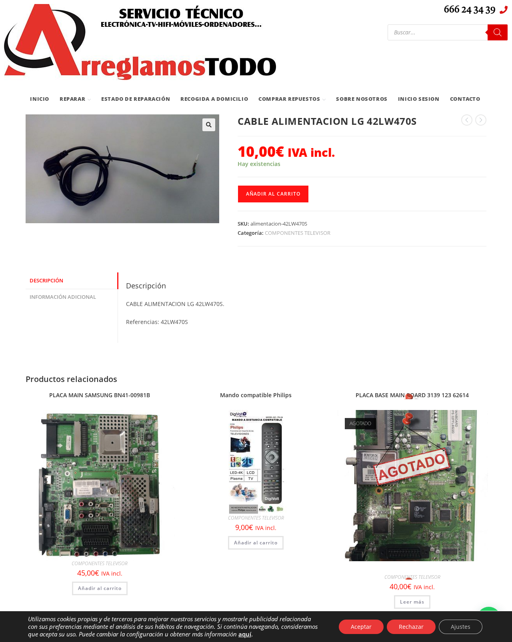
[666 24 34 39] (504, 10)
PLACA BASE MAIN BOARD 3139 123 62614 (412, 395)
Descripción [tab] (46, 280)
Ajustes (460, 626)
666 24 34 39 (470, 10)
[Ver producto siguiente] (480, 120)
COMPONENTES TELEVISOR (297, 232)
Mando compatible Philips (256, 395)
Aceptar (361, 626)
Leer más (412, 601)
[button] (208, 124)
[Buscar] (498, 32)
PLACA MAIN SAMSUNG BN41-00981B (99, 395)
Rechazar (411, 626)
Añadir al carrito (273, 193)
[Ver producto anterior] (466, 120)
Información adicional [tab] (63, 297)
